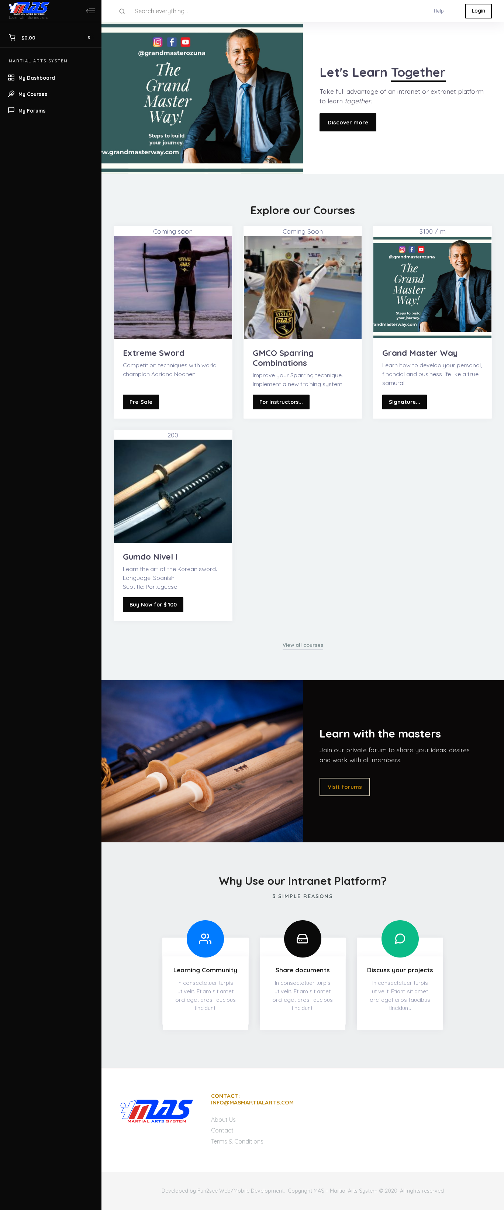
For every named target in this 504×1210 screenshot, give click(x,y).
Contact (222, 1130)
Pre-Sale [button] (141, 402)
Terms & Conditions (237, 1141)
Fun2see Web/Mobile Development (240, 1190)
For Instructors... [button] (281, 402)
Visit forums (345, 786)
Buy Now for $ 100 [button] (153, 604)
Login (478, 10)
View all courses (303, 645)
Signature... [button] (404, 402)
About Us (223, 1119)
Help (439, 11)
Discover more (348, 122)
